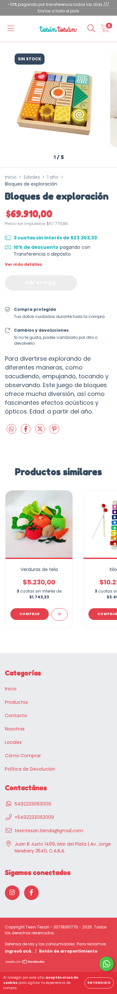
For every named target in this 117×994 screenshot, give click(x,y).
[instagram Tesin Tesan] (12, 892)
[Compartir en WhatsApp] (11, 429)
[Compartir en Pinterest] (54, 432)
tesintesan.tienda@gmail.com (49, 830)
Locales (13, 742)
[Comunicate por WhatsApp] (106, 963)
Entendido (99, 982)
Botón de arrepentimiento (68, 951)
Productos (16, 702)
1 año (52, 177)
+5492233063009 (34, 817)
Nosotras (15, 729)
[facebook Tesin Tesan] (31, 892)
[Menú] (11, 29)
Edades (32, 177)
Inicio (11, 177)
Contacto (16, 715)
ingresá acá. (18, 951)
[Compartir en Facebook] (26, 432)
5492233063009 (33, 804)
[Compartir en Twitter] (40, 432)
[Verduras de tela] (59, 614)
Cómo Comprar (23, 755)
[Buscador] (91, 29)
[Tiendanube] (25, 962)
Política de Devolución (30, 769)
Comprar (30, 613)
